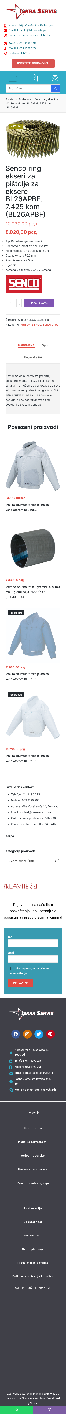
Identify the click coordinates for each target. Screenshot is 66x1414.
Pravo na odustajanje (33, 1183)
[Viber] (49, 1410)
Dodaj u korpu (39, 303)
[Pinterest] (50, 1034)
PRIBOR (25, 324)
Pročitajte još (33, 662)
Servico (34, 1403)
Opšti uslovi (33, 1128)
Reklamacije (33, 1208)
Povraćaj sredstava (33, 1169)
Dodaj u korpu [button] (33, 493)
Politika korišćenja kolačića (33, 1276)
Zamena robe (33, 1235)
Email (11, 952)
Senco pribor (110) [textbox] (32, 861)
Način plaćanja (33, 1249)
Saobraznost (33, 1221)
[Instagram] (27, 1034)
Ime (10, 937)
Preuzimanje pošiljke (33, 1262)
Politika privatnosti (33, 1142)
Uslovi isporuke (33, 1155)
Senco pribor (51, 324)
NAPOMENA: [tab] (26, 345)
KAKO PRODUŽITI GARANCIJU (33, 1288)
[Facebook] (15, 1034)
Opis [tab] (45, 345)
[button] (53, 127)
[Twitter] (38, 1034)
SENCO (36, 324)
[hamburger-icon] (13, 79)
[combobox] (33, 859)
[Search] (55, 88)
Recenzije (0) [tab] (33, 357)
